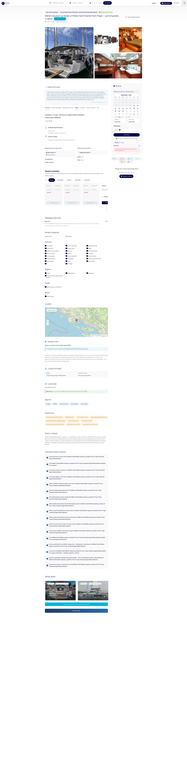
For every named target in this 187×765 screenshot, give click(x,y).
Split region (75, 12)
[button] (47, 321)
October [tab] (69, 180)
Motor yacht (49, 12)
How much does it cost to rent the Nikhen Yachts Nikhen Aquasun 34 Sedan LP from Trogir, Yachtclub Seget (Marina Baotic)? (76, 457)
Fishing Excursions (70, 417)
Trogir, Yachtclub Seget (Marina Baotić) (87, 12)
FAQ (98, 107)
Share (115, 158)
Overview (47, 107)
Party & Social (84, 404)
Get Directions (52, 310)
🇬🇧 (153, 3)
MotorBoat (55, 12)
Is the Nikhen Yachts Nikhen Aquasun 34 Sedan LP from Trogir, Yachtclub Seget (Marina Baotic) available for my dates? (77, 464)
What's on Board (90, 107)
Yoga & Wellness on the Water (90, 424)
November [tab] (78, 180)
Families (55, 404)
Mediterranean (68, 12)
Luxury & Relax (74, 404)
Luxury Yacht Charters (73, 420)
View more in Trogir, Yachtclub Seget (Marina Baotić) (76, 604)
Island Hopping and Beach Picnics (99, 417)
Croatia (62, 12)
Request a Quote (127, 176)
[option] (60, 590)
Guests (117, 130)
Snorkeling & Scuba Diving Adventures (55, 424)
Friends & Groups (64, 404)
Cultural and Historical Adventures (54, 417)
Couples (48, 404)
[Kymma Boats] (5, 3)
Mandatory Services (68, 107)
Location (82, 107)
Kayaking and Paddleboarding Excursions (55, 420)
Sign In (177, 3)
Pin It (123, 161)
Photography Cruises (87, 420)
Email (130, 161)
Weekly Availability (56, 107)
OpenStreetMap (98, 335)
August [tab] (52, 180)
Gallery (77, 107)
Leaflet (92, 335)
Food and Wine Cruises (82, 417)
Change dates (117, 125)
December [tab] (87, 180)
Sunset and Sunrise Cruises (73, 424)
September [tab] (60, 180)
